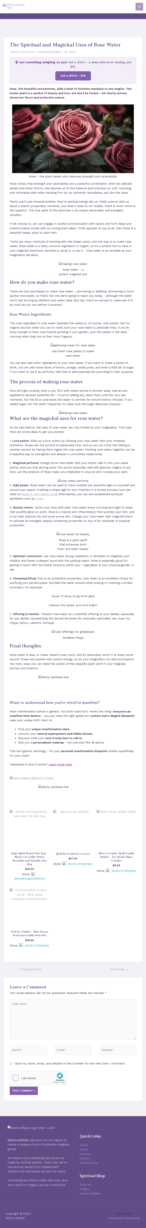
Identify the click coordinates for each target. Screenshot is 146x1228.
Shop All (85, 1184)
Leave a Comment (22, 52)
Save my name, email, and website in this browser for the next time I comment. (70, 1063)
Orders (84, 1189)
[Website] (117, 1051)
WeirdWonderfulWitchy (29, 878)
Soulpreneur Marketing (124, 1218)
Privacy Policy (89, 1163)
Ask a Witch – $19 (73, 75)
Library (84, 1158)
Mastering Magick (49, 52)
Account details (90, 1193)
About (84, 1149)
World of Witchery (80, 864)
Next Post (119, 969)
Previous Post (29, 969)
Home (84, 1145)
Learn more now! (60, 764)
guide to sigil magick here (38, 494)
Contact (85, 1154)
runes (39, 498)
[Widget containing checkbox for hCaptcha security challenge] (38, 1078)
